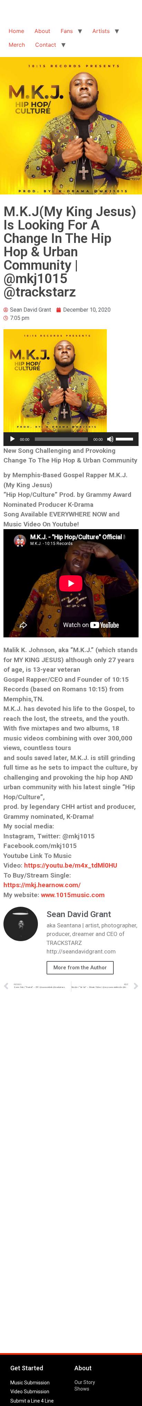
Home (16, 30)
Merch (17, 44)
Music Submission (30, 1382)
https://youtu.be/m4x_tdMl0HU (70, 865)
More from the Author (80, 967)
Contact (45, 44)
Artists (101, 30)
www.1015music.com (73, 895)
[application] (71, 439)
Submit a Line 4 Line (32, 1401)
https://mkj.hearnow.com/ (42, 885)
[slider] (125, 438)
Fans (67, 30)
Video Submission (29, 1391)
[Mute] (110, 439)
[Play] (12, 439)
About (42, 30)
